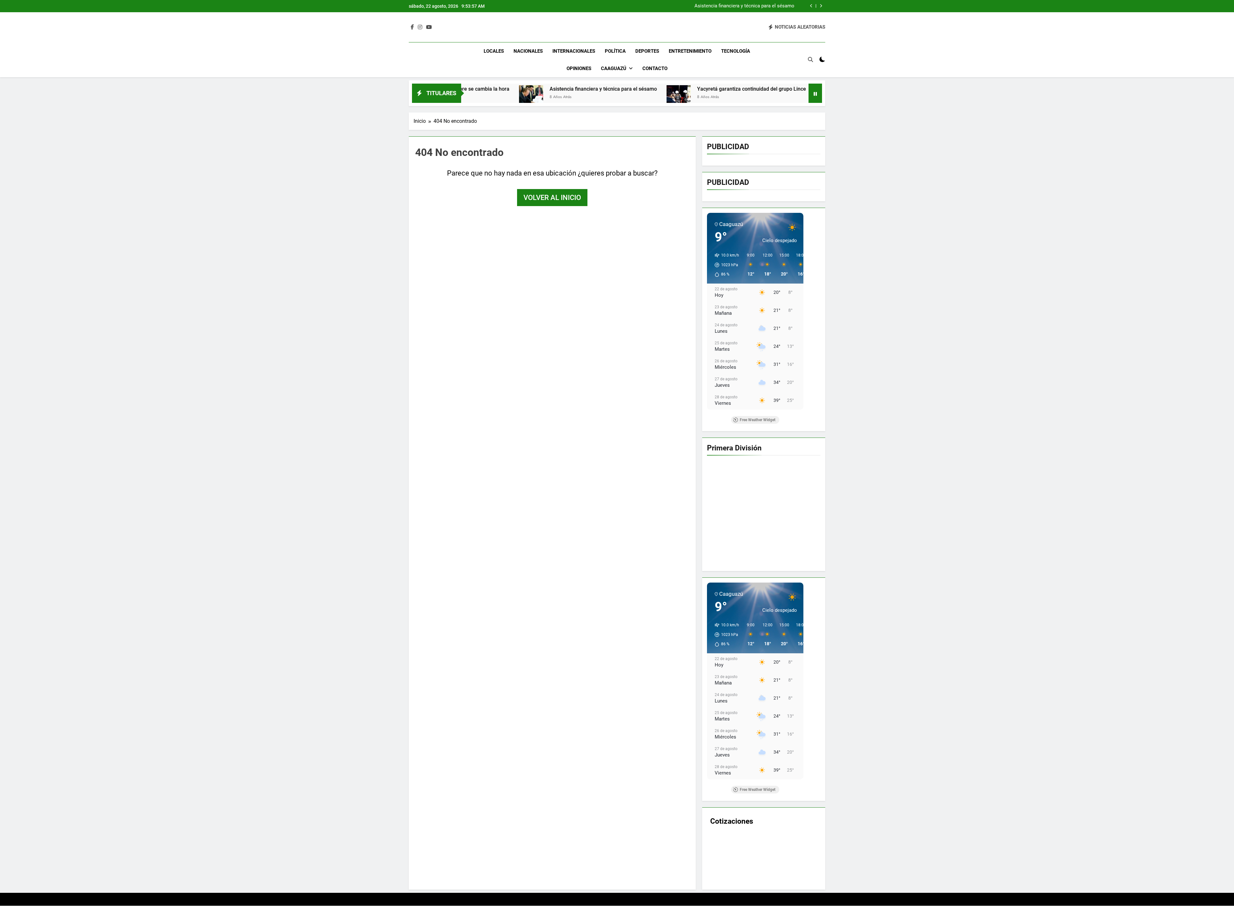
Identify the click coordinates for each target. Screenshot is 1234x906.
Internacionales (573, 51)
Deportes (647, 51)
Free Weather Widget (757, 420)
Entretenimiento (690, 51)
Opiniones (579, 68)
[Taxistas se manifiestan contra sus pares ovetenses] (743, 97)
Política (615, 51)
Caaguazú (613, 68)
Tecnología (735, 51)
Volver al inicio (552, 198)
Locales (494, 51)
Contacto (654, 68)
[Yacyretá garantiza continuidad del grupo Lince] (594, 97)
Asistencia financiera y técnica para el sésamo (744, 6)
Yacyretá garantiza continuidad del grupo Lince (667, 89)
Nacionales (528, 51)
